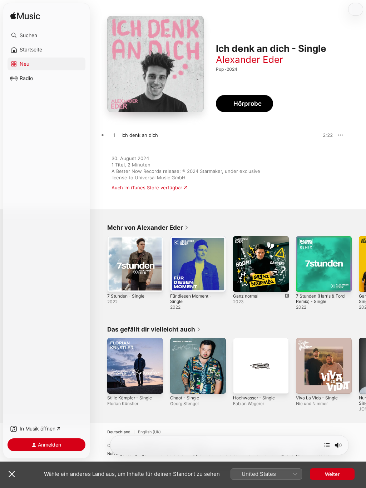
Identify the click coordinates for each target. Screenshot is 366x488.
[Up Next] (327, 445)
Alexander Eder (249, 59)
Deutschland (118, 432)
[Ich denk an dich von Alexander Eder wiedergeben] (114, 135)
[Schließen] (12, 474)
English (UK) (149, 432)
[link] (148, 227)
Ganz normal (245, 296)
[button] (46, 35)
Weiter (332, 474)
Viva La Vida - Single (317, 397)
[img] (25, 16)
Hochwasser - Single (254, 397)
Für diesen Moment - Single (191, 298)
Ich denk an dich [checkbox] (140, 135)
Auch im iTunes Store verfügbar (147, 187)
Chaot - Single (184, 397)
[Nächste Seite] (359, 264)
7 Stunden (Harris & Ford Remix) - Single (320, 298)
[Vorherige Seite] (100, 264)
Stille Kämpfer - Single (129, 397)
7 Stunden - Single (125, 296)
